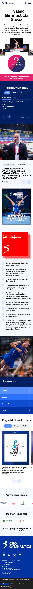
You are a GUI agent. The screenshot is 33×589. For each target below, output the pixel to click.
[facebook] (4, 554)
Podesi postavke (6, 586)
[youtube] (20, 554)
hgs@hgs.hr (22, 530)
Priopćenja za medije (9, 164)
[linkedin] (9, 554)
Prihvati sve (5, 583)
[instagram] (14, 554)
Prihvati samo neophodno (16, 583)
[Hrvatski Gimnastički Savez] (7, 3)
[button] (25, 3)
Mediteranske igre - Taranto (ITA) (12, 102)
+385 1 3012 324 (7, 572)
